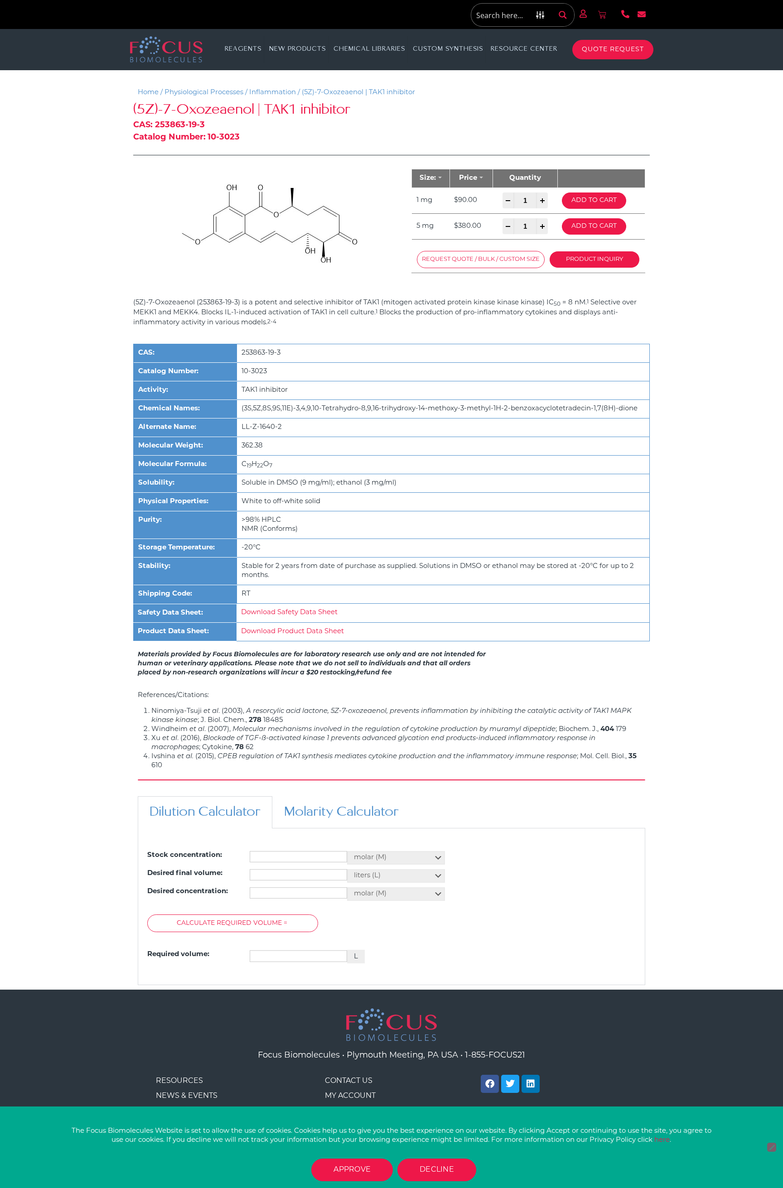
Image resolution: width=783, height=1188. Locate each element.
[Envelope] (641, 14)
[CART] (602, 14)
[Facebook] (490, 1084)
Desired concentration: (187, 891)
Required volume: (178, 954)
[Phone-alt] (625, 14)
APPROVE (352, 1170)
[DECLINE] (771, 1147)
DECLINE (437, 1170)
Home (148, 92)
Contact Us (348, 1081)
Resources (179, 1081)
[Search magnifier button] (562, 15)
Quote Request (613, 49)
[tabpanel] (391, 907)
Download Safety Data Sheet (289, 612)
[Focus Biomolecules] (166, 49)
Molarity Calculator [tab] (341, 812)
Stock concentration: (184, 855)
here (662, 1140)
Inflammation (272, 92)
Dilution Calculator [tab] (205, 812)
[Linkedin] (531, 1084)
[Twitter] (510, 1084)
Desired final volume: (184, 873)
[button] (481, 259)
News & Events (187, 1096)
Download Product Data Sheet (292, 631)
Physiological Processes (203, 92)
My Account (350, 1096)
